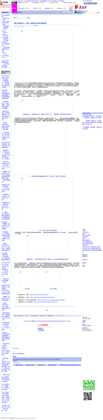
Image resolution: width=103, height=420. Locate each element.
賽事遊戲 (5, 27)
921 (58, 321)
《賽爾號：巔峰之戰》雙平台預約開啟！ (6, 298)
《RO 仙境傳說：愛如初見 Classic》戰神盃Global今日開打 (6, 136)
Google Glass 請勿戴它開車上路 (91, 248)
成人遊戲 (5, 40)
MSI (25, 359)
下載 (3, 52)
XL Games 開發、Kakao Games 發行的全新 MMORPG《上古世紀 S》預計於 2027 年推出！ (5, 269)
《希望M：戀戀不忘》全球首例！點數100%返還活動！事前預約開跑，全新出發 (92, 122)
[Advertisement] (87, 40)
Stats (83, 233)
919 (52, 321)
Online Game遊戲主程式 (5, 55)
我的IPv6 (84, 256)
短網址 (84, 263)
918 (49, 321)
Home (84, 231)
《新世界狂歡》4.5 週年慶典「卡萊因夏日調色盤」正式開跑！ (6, 105)
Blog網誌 (4, 42)
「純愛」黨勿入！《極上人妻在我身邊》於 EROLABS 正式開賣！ (6, 378)
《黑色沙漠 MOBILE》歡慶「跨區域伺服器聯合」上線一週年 (6, 126)
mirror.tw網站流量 (87, 242)
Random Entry (87, 114)
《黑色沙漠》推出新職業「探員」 (6, 280)
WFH (90, 1)
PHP (61, 365)
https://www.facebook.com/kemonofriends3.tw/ (42, 297)
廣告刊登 (84, 245)
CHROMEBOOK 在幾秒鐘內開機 (91, 250)
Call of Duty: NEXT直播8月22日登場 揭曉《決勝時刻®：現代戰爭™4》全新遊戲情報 (6, 397)
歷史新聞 (4, 67)
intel (20, 359)
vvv (83, 252)
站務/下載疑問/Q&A (87, 243)
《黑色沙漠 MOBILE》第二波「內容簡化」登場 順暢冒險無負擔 (6, 247)
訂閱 (83, 238)
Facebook (86, 1)
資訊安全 (84, 259)
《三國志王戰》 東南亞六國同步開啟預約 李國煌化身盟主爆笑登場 (6, 216)
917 (46, 321)
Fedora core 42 (18, 1)
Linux (78, 365)
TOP (47, 310)
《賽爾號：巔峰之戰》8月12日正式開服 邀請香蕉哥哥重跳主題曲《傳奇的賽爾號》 (6, 176)
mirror (23, 83)
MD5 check (16, 353)
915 (39, 321)
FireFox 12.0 (41, 365)
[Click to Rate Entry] (55, 315)
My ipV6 (8, 7)
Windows (4, 65)
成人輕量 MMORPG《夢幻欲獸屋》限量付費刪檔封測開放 (6, 256)
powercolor (43, 359)
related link (50, 315)
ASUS (38, 359)
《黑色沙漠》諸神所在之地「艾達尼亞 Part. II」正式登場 (6, 165)
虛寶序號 (5, 39)
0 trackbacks (34, 315)
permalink (42, 315)
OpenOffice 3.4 (52, 365)
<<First (25, 321)
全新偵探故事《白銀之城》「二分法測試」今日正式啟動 (6, 326)
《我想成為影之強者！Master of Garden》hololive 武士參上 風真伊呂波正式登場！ (6, 349)
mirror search (86, 113)
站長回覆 (84, 237)
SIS (23, 359)
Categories (4, 12)
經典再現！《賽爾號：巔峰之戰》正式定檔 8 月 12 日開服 (6, 225)
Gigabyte (58, 359)
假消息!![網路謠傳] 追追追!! (5, 49)
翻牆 (83, 266)
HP (30, 359)
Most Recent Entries (5, 72)
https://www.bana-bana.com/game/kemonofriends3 (51, 300)
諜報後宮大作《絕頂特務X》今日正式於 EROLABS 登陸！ (6, 188)
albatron (49, 359)
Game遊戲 (5, 37)
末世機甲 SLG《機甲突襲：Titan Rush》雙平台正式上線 (6, 206)
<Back (29, 321)
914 (36, 321)
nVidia (17, 359)
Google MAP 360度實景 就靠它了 (91, 247)
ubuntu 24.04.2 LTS (31, 1)
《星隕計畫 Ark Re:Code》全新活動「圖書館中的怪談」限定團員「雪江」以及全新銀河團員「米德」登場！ (6, 365)
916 (42, 321)
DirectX (15, 360)
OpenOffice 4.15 (44, 1)
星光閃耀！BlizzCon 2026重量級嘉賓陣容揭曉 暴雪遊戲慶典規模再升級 (6, 94)
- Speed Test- (16, 363)
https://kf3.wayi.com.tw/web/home (39, 294)
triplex (53, 359)
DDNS (71, 10)
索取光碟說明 (86, 240)
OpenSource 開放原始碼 (5, 60)
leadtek (34, 359)
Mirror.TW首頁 (86, 235)
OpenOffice (6, 64)
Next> (65, 321)
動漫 (4, 24)
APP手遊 (5, 35)
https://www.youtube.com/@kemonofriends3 (45, 302)
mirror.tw (84, 317)
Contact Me (85, 232)
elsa (28, 359)
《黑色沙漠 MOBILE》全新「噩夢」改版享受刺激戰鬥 (6, 307)
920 (55, 321)
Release (16, 348)
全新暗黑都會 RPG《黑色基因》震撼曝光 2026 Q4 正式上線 (6, 316)
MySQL (65, 365)
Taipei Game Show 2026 (6, 22)
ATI (14, 359)
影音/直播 (5, 26)
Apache (54, 1)
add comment (18, 315)
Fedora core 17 (30, 365)
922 (61, 321)
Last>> (69, 321)
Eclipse (62, 1)
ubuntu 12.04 (19, 365)
